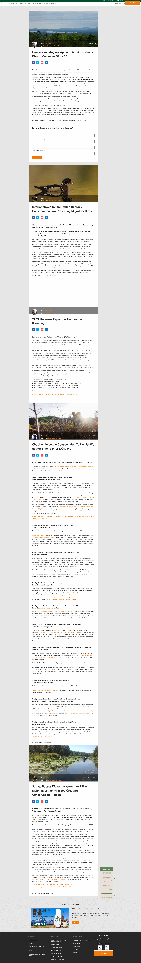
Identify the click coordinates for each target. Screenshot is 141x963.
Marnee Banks (47, 43)
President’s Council (56, 947)
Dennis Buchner (44, 275)
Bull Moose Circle (56, 953)
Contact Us (76, 952)
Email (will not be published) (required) (40, 139)
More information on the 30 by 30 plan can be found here (48, 118)
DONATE (133, 3)
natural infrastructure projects (59, 858)
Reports (31, 943)
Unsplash (54, 275)
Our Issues (13, 4)
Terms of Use (76, 943)
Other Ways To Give (56, 956)
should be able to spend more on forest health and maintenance (59, 632)
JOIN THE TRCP (120, 3)
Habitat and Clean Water (54, 46)
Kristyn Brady (47, 198)
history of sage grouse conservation (74, 713)
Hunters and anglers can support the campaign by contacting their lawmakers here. (56, 887)
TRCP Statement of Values (36, 946)
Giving (46, 4)
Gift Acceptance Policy (57, 959)
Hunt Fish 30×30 (80, 120)
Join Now (103, 953)
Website (34, 144)
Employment (76, 946)
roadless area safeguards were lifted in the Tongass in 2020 (52, 611)
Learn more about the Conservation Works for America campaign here (52, 884)
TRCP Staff (46, 436)
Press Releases (33, 940)
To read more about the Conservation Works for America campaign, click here (54, 394)
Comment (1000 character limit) (39, 150)
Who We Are (37, 4)
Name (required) (35, 133)
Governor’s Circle (56, 950)
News (53, 4)
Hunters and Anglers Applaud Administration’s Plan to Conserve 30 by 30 (106, 873)
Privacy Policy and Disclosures (81, 940)
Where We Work (25, 4)
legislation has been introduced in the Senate (45, 690)
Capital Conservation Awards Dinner (37, 954)
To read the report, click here (40, 391)
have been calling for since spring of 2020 (64, 599)
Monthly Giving (55, 944)
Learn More (75, 922)
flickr (59, 893)
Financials (75, 949)
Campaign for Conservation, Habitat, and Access (59, 940)
